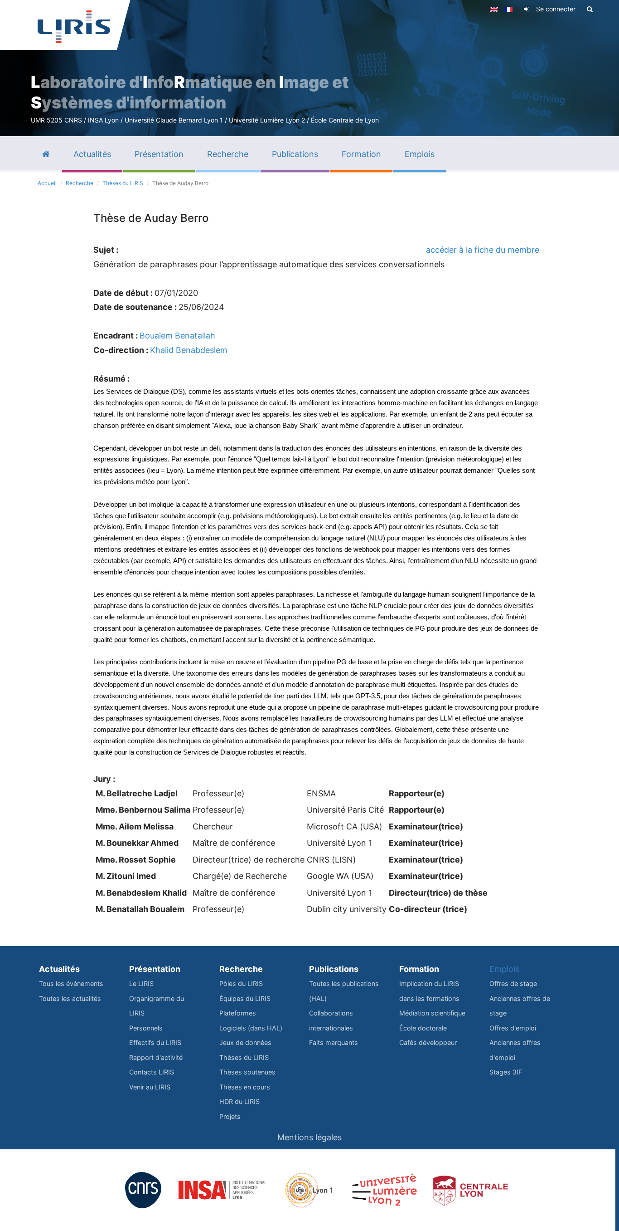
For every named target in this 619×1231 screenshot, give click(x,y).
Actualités (59, 969)
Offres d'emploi (512, 1028)
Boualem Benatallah (177, 335)
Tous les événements (71, 983)
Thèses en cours (244, 1087)
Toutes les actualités (70, 998)
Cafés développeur (428, 1042)
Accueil (47, 183)
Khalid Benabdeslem (188, 350)
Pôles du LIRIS (241, 983)
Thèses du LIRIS (122, 183)
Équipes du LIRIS (245, 998)
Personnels (146, 1028)
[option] (309, 68)
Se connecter (555, 9)
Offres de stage (513, 983)
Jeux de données (245, 1042)
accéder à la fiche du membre (482, 250)
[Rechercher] (590, 9)
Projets (230, 1116)
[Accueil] (74, 27)
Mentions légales (309, 1137)
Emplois (504, 969)
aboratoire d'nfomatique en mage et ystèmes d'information (190, 92)
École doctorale (423, 1028)
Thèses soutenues (247, 1072)
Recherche (79, 183)
